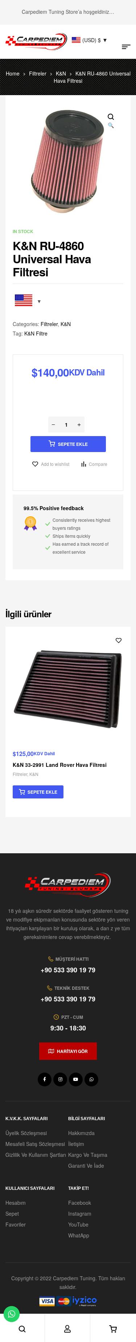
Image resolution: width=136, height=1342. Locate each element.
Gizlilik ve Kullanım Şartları (35, 1154)
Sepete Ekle (73, 444)
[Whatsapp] (91, 1079)
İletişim (76, 1143)
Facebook (79, 1202)
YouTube (78, 1224)
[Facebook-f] (44, 1079)
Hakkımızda (81, 1132)
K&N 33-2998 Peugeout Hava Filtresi (89, 764)
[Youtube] (76, 1079)
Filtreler (37, 73)
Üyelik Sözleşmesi (26, 1132)
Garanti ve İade (86, 1165)
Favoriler (15, 1224)
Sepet (12, 1213)
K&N (61, 73)
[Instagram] (60, 1079)
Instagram (79, 1213)
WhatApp (78, 1235)
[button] (110, 121)
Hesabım (15, 1202)
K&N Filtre (36, 333)
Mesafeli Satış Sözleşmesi (35, 1143)
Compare (98, 464)
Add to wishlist (55, 464)
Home (13, 73)
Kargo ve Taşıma (87, 1154)
